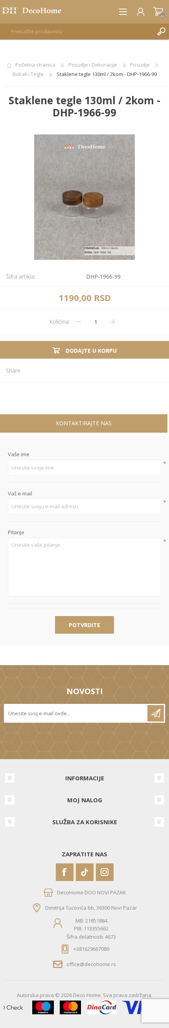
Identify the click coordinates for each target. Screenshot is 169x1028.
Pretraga (161, 31)
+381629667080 (91, 948)
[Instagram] (105, 872)
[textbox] (76, 31)
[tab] (83, 424)
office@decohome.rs (91, 964)
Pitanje (16, 532)
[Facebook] (64, 872)
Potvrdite (84, 625)
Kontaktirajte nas (84, 423)
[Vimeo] (85, 872)
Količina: (59, 321)
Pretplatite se (155, 713)
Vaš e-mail (20, 494)
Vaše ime (18, 454)
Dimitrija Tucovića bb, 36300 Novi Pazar (91, 907)
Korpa (158, 11)
